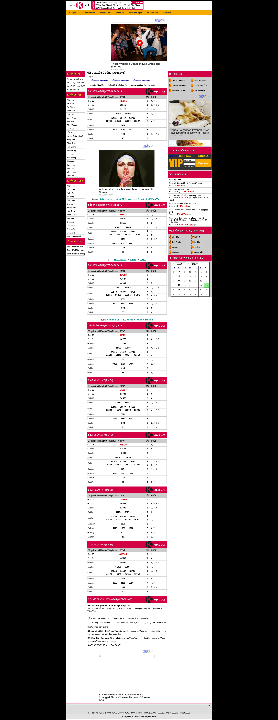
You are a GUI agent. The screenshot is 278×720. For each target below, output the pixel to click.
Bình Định (71, 189)
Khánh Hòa (106, 8)
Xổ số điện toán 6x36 (76, 86)
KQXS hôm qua (137, 2)
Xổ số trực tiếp (88, 12)
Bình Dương (72, 111)
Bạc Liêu (70, 114)
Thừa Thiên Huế (128, 8)
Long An (70, 154)
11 (179, 280)
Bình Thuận (72, 125)
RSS (209, 706)
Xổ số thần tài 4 (73, 90)
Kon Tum (116, 8)
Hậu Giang (71, 147)
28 (179, 271)
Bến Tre (70, 122)
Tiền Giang (135, 5)
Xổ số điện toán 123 (75, 82)
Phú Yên (70, 218)
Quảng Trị (71, 233)
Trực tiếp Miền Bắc (75, 246)
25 (179, 289)
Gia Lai (70, 204)
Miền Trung (71, 186)
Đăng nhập (203, 163)
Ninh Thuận (72, 215)
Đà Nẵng (70, 197)
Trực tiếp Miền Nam (75, 250)
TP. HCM (196, 237)
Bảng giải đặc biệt (179, 90)
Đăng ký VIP (174, 155)
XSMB (98, 2)
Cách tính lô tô (199, 90)
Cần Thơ (70, 132)
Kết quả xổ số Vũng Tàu (148, 199)
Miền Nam (71, 100)
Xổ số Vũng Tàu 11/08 (120, 80)
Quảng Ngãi (72, 226)
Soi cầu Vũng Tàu (97, 85)
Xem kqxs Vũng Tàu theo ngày (143, 85)
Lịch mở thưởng (178, 80)
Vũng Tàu (71, 176)
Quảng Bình (72, 222)
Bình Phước (72, 118)
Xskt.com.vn (105, 199)
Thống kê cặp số (199, 80)
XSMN (98, 5)
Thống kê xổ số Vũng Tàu (117, 85)
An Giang (71, 107)
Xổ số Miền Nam (124, 199)
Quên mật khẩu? (189, 166)
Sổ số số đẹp (152, 12)
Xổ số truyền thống (75, 79)
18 (179, 285)
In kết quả (167, 12)
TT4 (119, 2)
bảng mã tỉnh (197, 218)
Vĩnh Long (71, 172)
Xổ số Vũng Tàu (145, 319)
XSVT (98, 76)
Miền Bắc (175, 237)
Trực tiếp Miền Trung (76, 254)
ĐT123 (104, 2)
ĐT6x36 (112, 2)
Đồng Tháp (71, 143)
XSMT (98, 8)
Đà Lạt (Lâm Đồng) (121, 5)
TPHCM (70, 103)
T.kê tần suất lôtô (200, 85)
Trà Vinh (70, 168)
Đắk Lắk (70, 193)
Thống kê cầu (105, 12)
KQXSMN (128, 319)
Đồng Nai (71, 140)
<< (172, 264)
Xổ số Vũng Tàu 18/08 (99, 80)
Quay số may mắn (179, 85)
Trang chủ (73, 12)
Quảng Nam (72, 229)
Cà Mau (70, 129)
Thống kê (120, 12)
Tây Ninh (71, 165)
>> (188, 264)
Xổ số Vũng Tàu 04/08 (141, 80)
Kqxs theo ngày (135, 12)
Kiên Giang (106, 5)
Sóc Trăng (71, 158)
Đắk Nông (71, 200)
